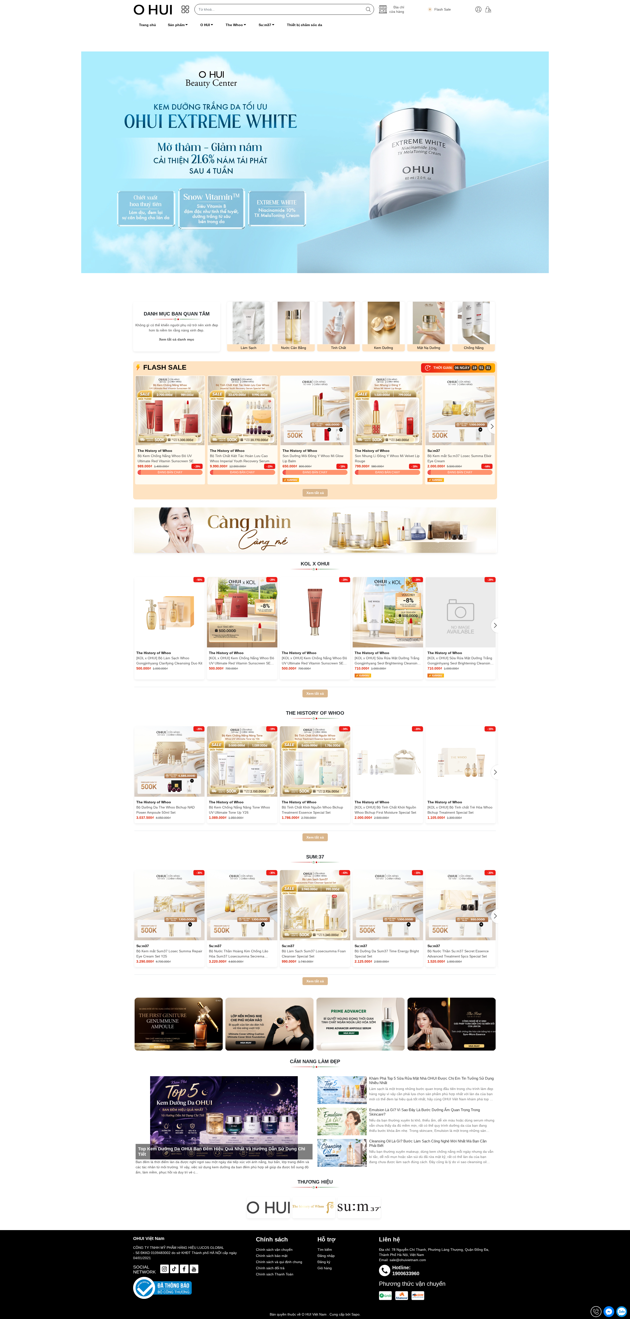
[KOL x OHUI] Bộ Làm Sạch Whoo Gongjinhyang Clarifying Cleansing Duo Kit (169, 660)
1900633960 (405, 1273)
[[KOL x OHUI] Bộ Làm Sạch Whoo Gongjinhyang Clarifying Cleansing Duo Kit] (169, 612)
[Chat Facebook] (608, 1311)
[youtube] (194, 1269)
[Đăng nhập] (478, 9)
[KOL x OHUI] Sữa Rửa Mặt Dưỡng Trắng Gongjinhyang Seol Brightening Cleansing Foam (387, 661)
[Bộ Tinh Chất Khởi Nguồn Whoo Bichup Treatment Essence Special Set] (315, 761)
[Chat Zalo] (621, 1311)
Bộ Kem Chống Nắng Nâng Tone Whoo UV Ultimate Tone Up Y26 (239, 809)
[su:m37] (359, 1207)
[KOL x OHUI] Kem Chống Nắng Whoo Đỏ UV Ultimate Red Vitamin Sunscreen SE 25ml (241, 661)
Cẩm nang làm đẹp (315, 1061)
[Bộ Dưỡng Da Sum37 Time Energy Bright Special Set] (388, 905)
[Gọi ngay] (596, 1311)
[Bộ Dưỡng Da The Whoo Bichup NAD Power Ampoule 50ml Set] (169, 761)
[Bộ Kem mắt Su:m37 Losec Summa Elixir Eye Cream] (460, 410)
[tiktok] (174, 1269)
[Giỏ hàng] (490, 9)
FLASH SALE (165, 367)
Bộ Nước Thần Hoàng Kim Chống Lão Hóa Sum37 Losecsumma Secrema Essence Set (238, 954)
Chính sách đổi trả (270, 1268)
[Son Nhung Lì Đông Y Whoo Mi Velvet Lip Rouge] (387, 410)
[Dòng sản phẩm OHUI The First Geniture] (451, 1024)
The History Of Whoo (315, 713)
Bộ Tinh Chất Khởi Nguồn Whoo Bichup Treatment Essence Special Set (312, 809)
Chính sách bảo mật (271, 1256)
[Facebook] (184, 1269)
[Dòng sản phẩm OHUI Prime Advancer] (360, 1024)
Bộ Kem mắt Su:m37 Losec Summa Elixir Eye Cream (459, 458)
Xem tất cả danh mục (176, 339)
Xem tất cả (315, 493)
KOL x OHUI (315, 563)
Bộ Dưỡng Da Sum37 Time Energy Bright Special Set (387, 953)
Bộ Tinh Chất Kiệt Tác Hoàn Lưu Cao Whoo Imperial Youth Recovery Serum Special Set (239, 459)
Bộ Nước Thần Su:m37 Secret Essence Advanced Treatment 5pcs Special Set (458, 953)
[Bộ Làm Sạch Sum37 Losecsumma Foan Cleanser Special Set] (315, 905)
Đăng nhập (326, 1256)
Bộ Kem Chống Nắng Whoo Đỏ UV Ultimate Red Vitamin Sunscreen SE (165, 458)
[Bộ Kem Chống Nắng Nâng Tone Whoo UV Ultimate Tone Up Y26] (242, 761)
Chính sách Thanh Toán (274, 1274)
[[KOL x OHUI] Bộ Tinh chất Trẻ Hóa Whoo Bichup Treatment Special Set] (460, 761)
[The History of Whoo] (313, 1207)
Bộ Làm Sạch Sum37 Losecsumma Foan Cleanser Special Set (314, 953)
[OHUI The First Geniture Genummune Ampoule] (178, 1024)
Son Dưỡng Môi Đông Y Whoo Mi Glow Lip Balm (313, 458)
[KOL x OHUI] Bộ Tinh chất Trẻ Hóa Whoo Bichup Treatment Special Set (459, 809)
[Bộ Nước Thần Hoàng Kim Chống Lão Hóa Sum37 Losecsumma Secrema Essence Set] (242, 905)
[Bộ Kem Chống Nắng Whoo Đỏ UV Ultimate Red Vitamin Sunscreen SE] (170, 410)
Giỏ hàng (324, 1268)
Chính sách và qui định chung (279, 1262)
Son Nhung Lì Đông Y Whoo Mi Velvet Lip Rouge (387, 458)
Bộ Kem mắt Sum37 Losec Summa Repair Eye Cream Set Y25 (169, 953)
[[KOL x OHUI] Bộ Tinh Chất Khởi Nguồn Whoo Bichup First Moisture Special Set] (388, 761)
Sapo (355, 1314)
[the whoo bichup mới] (315, 162)
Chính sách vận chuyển (274, 1250)
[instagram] (164, 1269)
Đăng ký (323, 1262)
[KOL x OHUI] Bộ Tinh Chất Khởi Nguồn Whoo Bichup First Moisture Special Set (385, 809)
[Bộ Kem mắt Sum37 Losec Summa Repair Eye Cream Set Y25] (169, 905)
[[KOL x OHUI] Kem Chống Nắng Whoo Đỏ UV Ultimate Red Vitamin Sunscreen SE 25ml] (242, 612)
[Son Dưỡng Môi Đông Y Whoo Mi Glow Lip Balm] (315, 410)
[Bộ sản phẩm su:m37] (315, 530)
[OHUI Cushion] (269, 1024)
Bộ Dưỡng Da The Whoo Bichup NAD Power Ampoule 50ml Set (165, 809)
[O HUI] (268, 1207)
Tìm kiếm (324, 1250)
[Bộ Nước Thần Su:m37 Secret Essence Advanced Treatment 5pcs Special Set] (460, 905)
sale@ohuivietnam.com (408, 1260)
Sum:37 (315, 856)
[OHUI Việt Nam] (153, 9)
